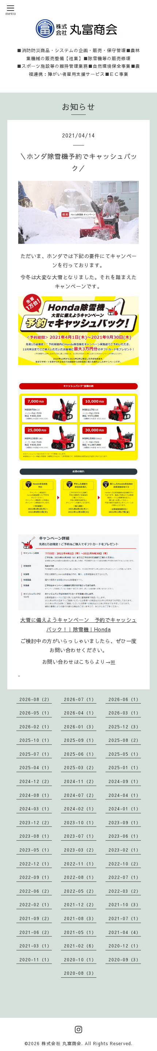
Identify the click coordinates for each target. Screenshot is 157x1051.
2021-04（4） (124, 932)
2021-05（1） (80, 932)
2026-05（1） (35, 713)
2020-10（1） (80, 959)
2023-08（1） (35, 836)
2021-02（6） (80, 946)
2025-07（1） (35, 754)
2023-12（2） (35, 822)
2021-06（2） (35, 932)
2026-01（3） (80, 726)
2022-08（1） (80, 877)
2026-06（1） (124, 699)
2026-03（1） (124, 713)
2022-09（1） (35, 877)
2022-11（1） (80, 864)
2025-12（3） (124, 726)
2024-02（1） (80, 808)
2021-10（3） (124, 904)
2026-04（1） (80, 713)
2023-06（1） (124, 836)
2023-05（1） (35, 850)
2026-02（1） (35, 726)
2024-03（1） (35, 808)
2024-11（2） (80, 781)
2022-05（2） (80, 891)
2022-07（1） (124, 877)
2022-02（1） (35, 904)
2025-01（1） (124, 767)
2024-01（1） (124, 808)
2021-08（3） (80, 918)
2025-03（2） (80, 767)
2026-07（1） (80, 699)
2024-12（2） (35, 781)
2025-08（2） (124, 740)
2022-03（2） (124, 891)
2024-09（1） (124, 781)
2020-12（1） (124, 946)
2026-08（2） (35, 699)
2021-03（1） (35, 946)
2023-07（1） (80, 836)
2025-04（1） (35, 767)
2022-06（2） (35, 891)
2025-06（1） (80, 754)
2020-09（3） (124, 959)
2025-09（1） (80, 740)
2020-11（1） (35, 959)
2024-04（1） (124, 795)
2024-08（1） (35, 795)
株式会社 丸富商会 (61, 1043)
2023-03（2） (80, 850)
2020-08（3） (80, 973)
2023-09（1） (124, 822)
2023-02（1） (124, 850)
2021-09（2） (35, 918)
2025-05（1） (124, 754)
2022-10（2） (124, 864)
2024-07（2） (80, 795)
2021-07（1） (124, 918)
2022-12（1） (35, 864)
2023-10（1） (80, 822)
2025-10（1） (35, 740)
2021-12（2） (80, 904)
